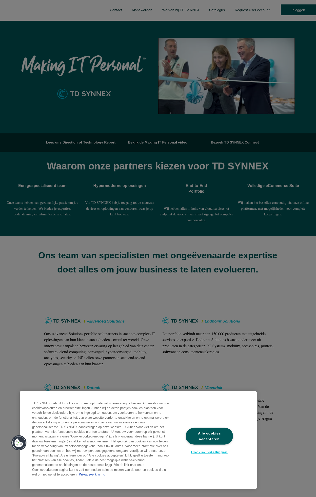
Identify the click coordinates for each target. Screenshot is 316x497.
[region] (138, 440)
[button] (19, 443)
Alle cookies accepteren (209, 436)
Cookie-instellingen (209, 452)
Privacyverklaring (92, 474)
